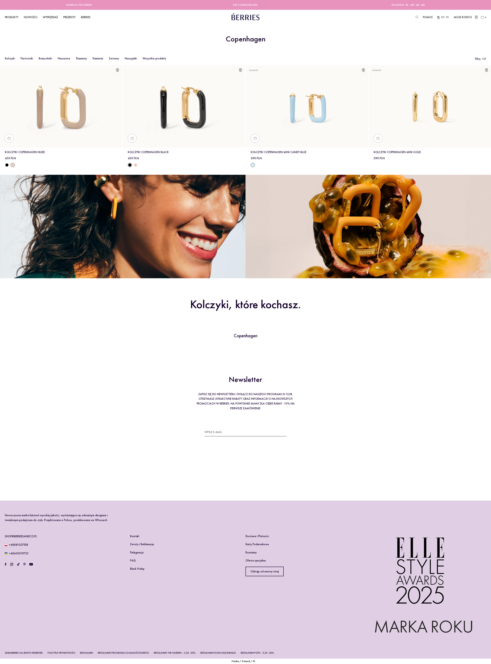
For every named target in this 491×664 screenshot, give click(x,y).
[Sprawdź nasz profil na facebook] (5, 564)
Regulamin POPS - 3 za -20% (257, 652)
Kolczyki (10, 58)
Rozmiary (251, 552)
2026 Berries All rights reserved (24, 652)
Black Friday (137, 569)
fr (447, 17)
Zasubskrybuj (277, 432)
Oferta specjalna (256, 560)
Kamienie (98, 58)
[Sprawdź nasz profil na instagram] (12, 564)
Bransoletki (45, 58)
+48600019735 (19, 553)
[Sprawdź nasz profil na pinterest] (24, 564)
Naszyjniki (131, 58)
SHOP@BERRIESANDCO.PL (21, 536)
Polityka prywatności (61, 652)
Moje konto (463, 17)
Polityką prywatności (238, 473)
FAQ (133, 560)
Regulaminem (215, 473)
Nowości (30, 17)
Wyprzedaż (50, 17)
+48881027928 (18, 545)
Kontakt (134, 536)
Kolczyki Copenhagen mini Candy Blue (278, 152)
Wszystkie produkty (154, 58)
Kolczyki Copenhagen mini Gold (397, 152)
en (443, 17)
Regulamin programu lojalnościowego (123, 652)
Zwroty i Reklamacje (142, 544)
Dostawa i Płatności (257, 536)
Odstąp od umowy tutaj (264, 571)
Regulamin (86, 652)
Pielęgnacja (136, 552)
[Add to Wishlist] (117, 70)
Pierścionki (27, 58)
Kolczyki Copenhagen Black (148, 152)
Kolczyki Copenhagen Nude (25, 152)
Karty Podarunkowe (257, 544)
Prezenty (69, 17)
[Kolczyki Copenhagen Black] (7, 165)
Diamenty (81, 58)
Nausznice (64, 58)
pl (438, 17)
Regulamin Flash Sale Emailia (218, 652)
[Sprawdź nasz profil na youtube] (31, 564)
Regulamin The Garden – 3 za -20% (175, 652)
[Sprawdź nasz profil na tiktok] (18, 564)
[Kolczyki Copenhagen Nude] (135, 165)
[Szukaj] (417, 17)
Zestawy (114, 58)
